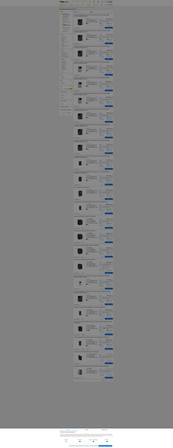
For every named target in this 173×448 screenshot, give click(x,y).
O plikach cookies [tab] (104, 429)
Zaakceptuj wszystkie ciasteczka (105, 445)
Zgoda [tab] (68, 429)
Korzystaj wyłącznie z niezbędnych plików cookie (79, 445)
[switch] (79, 441)
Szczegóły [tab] (86, 429)
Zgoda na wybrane (93, 445)
